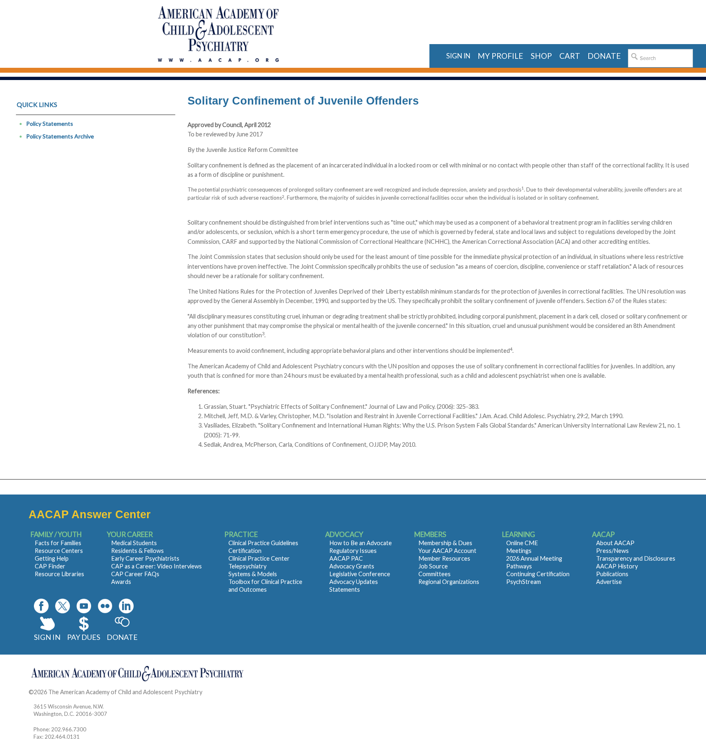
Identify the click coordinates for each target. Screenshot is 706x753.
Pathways (519, 566)
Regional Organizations (448, 581)
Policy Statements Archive (60, 136)
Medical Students (134, 542)
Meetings (519, 550)
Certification (244, 550)
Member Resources (444, 558)
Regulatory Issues (353, 550)
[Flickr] (105, 606)
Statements (344, 589)
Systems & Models (252, 573)
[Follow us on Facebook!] (41, 606)
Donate (122, 637)
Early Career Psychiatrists (145, 558)
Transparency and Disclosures (635, 558)
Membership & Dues (445, 542)
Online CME (522, 542)
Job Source (433, 566)
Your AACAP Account (447, 550)
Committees (434, 573)
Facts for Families (58, 542)
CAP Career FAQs (135, 573)
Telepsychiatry (247, 566)
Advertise (609, 581)
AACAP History (617, 566)
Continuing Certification (538, 573)
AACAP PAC (346, 558)
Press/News (612, 550)
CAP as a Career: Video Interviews (156, 566)
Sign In (47, 637)
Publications (612, 573)
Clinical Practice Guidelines (263, 542)
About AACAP (615, 542)
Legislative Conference (359, 573)
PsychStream (523, 581)
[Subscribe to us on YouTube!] (83, 606)
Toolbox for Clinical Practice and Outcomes (265, 585)
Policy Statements (49, 123)
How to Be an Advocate (360, 542)
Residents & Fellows (137, 550)
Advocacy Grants (351, 566)
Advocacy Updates (353, 581)
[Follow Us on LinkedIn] (126, 606)
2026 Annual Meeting (534, 558)
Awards (121, 581)
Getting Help (52, 558)
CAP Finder (50, 566)
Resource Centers (59, 550)
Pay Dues (83, 637)
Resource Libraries (59, 573)
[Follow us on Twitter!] (62, 606)
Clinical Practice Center (259, 558)
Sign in (458, 55)
